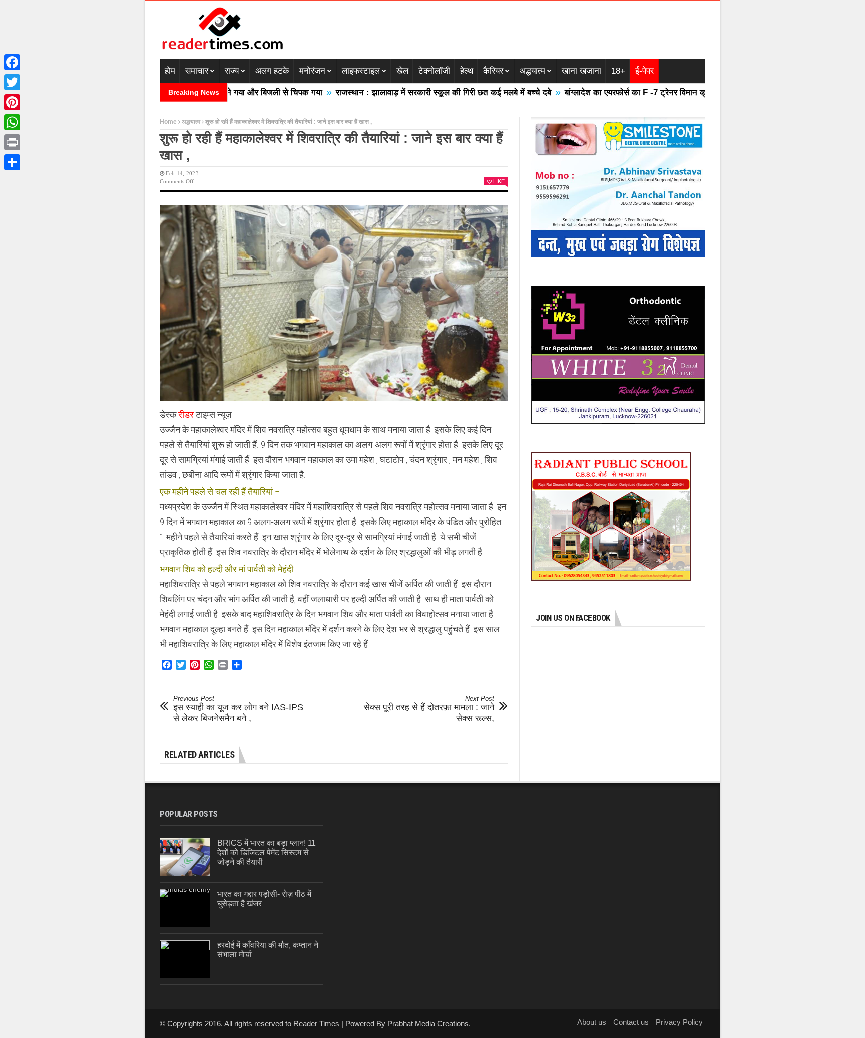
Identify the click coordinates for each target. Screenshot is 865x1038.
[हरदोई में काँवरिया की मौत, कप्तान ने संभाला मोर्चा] (185, 959)
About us (591, 1022)
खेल (402, 71)
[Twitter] (12, 82)
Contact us (631, 1022)
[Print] (12, 142)
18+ (618, 71)
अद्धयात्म (532, 71)
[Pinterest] (12, 102)
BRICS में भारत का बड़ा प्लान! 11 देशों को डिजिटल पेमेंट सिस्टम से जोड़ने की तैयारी (266, 852)
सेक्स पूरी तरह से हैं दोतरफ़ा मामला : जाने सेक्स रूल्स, (429, 709)
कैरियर (493, 71)
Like (499, 181)
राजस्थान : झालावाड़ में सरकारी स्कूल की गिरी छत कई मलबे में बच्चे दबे (409, 92)
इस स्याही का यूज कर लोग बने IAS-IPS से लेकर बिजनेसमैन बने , (238, 709)
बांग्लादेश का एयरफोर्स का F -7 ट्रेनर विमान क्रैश (605, 92)
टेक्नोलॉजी (434, 71)
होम (170, 71)
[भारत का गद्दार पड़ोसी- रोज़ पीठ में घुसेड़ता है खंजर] (185, 908)
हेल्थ (466, 71)
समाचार (196, 71)
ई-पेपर (644, 71)
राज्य (232, 71)
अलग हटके (272, 71)
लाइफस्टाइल (361, 71)
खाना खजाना (581, 71)
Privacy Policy (679, 1022)
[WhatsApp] (12, 122)
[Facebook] (12, 62)
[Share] (12, 162)
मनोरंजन (312, 71)
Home (168, 121)
